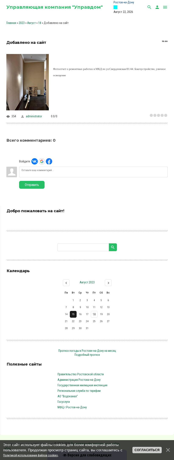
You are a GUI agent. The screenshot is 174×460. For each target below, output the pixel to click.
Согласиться (147, 450)
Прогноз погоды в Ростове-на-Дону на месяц (87, 350)
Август (31, 23)
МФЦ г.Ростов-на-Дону (72, 407)
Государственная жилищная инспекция (82, 385)
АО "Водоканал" (68, 396)
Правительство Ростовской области (81, 374)
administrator (34, 116)
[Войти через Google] (42, 161)
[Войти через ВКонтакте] (34, 161)
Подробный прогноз (87, 354)
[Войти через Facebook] (49, 161)
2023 (22, 23)
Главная (11, 23)
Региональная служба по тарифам (79, 390)
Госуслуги (64, 401)
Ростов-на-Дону (124, 2)
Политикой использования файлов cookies (30, 455)
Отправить (32, 185)
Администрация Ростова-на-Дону (79, 379)
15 (73, 314)
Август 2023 (87, 282)
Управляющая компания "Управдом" (54, 7)
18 (39, 23)
